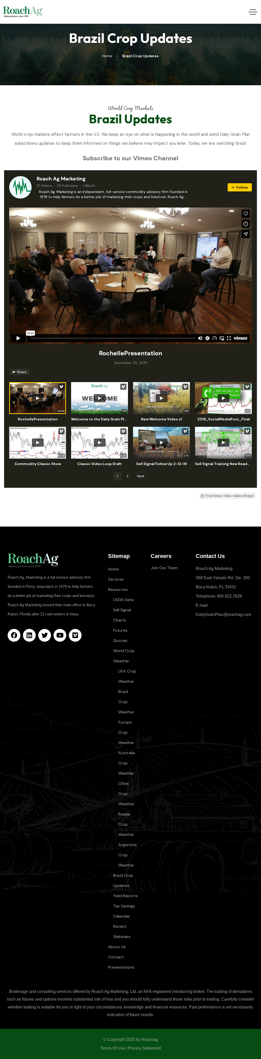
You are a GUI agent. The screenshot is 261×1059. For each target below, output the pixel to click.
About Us (117, 947)
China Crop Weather (126, 794)
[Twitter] (44, 635)
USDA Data (123, 599)
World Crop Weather (124, 656)
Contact (116, 957)
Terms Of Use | (113, 1048)
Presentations (121, 967)
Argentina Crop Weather (127, 855)
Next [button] (140, 476)
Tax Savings (124, 906)
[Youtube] (60, 635)
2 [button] (127, 476)
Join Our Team (164, 567)
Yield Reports (125, 895)
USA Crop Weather (127, 676)
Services (116, 579)
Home (113, 569)
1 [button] (117, 476)
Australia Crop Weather (126, 763)
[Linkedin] (29, 635)
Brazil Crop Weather (126, 702)
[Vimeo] (75, 635)
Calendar (121, 916)
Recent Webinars (121, 931)
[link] (20, 187)
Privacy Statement (144, 1048)
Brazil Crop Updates (123, 880)
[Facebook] (14, 635)
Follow (242, 187)
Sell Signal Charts (122, 615)
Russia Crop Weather (126, 824)
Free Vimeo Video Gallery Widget (230, 496)
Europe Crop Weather (126, 732)
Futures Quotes (120, 635)
